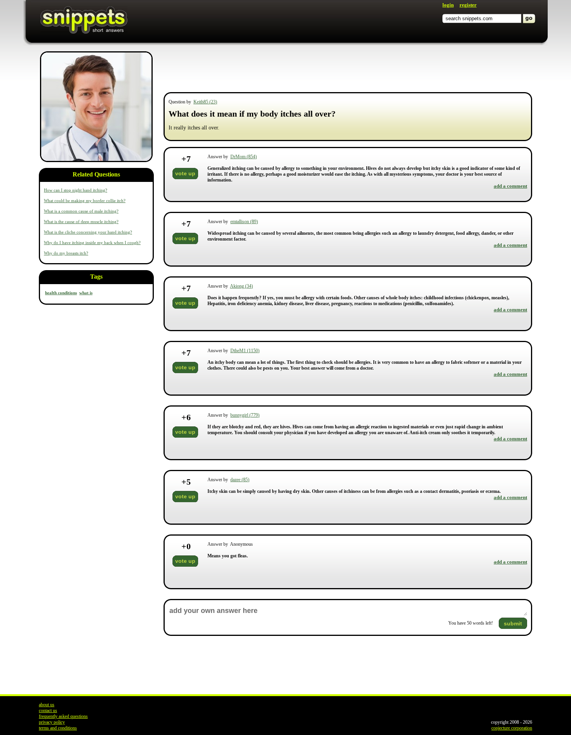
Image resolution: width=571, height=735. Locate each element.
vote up (185, 173)
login (448, 5)
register (468, 5)
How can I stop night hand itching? (75, 190)
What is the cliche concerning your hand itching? (88, 232)
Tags (96, 276)
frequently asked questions (63, 716)
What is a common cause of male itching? (81, 211)
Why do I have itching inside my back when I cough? (92, 242)
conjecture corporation (511, 728)
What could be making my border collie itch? (84, 200)
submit (513, 623)
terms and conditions (58, 728)
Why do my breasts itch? (66, 253)
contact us (48, 710)
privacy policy (52, 722)
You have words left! (470, 623)
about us (46, 704)
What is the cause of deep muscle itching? (81, 221)
